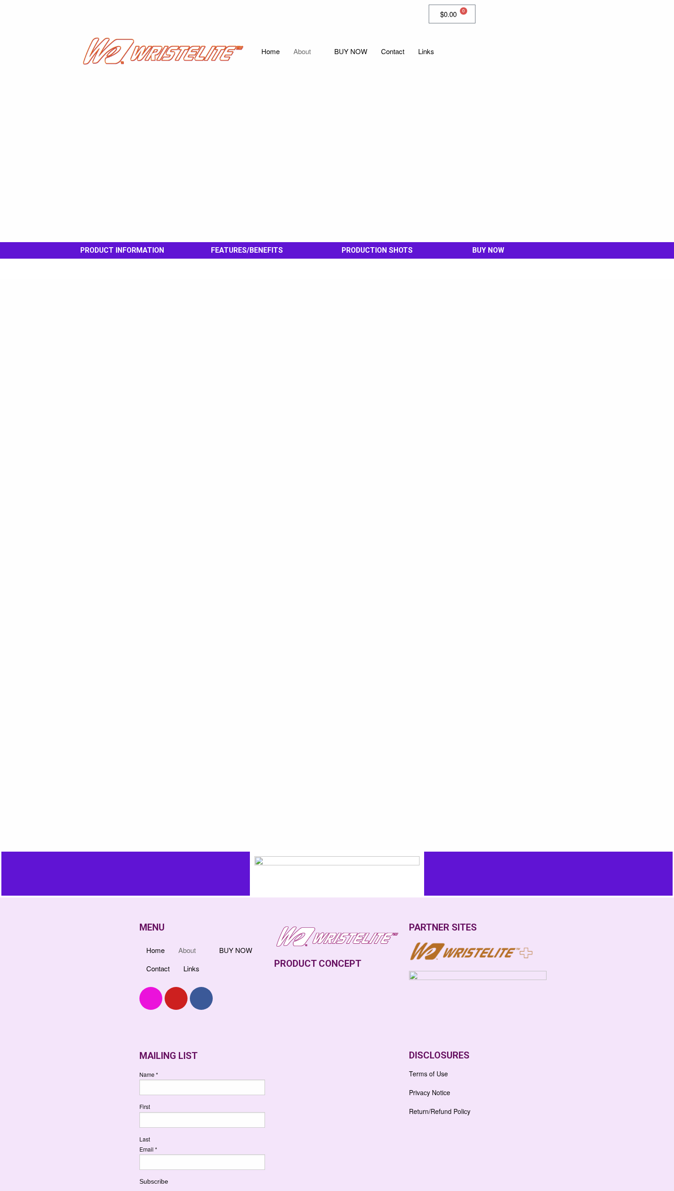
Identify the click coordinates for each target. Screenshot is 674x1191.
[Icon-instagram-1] (150, 998)
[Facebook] (89, 14)
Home (270, 51)
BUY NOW (350, 51)
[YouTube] (109, 14)
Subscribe (153, 1181)
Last (144, 1139)
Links (426, 51)
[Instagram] (130, 14)
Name (148, 1074)
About (302, 51)
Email (148, 1149)
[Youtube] (176, 998)
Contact (392, 51)
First (144, 1106)
